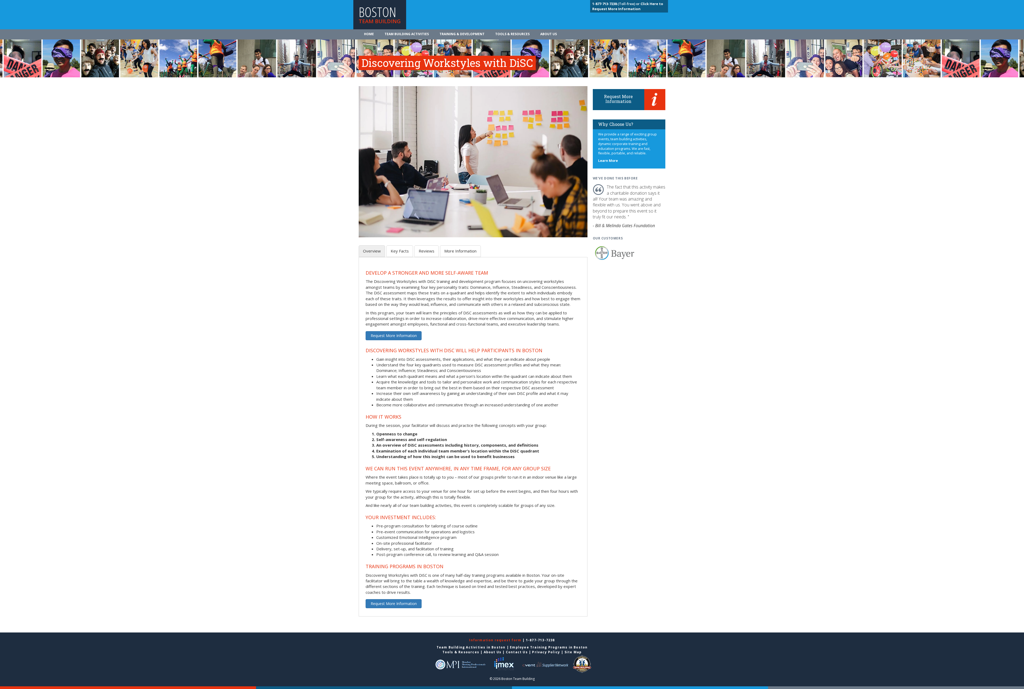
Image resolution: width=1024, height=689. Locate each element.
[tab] (372, 251)
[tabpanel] (473, 440)
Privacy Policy (546, 652)
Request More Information (394, 335)
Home (369, 34)
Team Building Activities (407, 34)
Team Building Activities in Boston (471, 647)
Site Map (573, 652)
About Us (548, 34)
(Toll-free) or (616, 3)
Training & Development (462, 34)
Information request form (495, 640)
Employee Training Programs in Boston (548, 647)
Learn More (608, 160)
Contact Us (517, 652)
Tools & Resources (512, 34)
